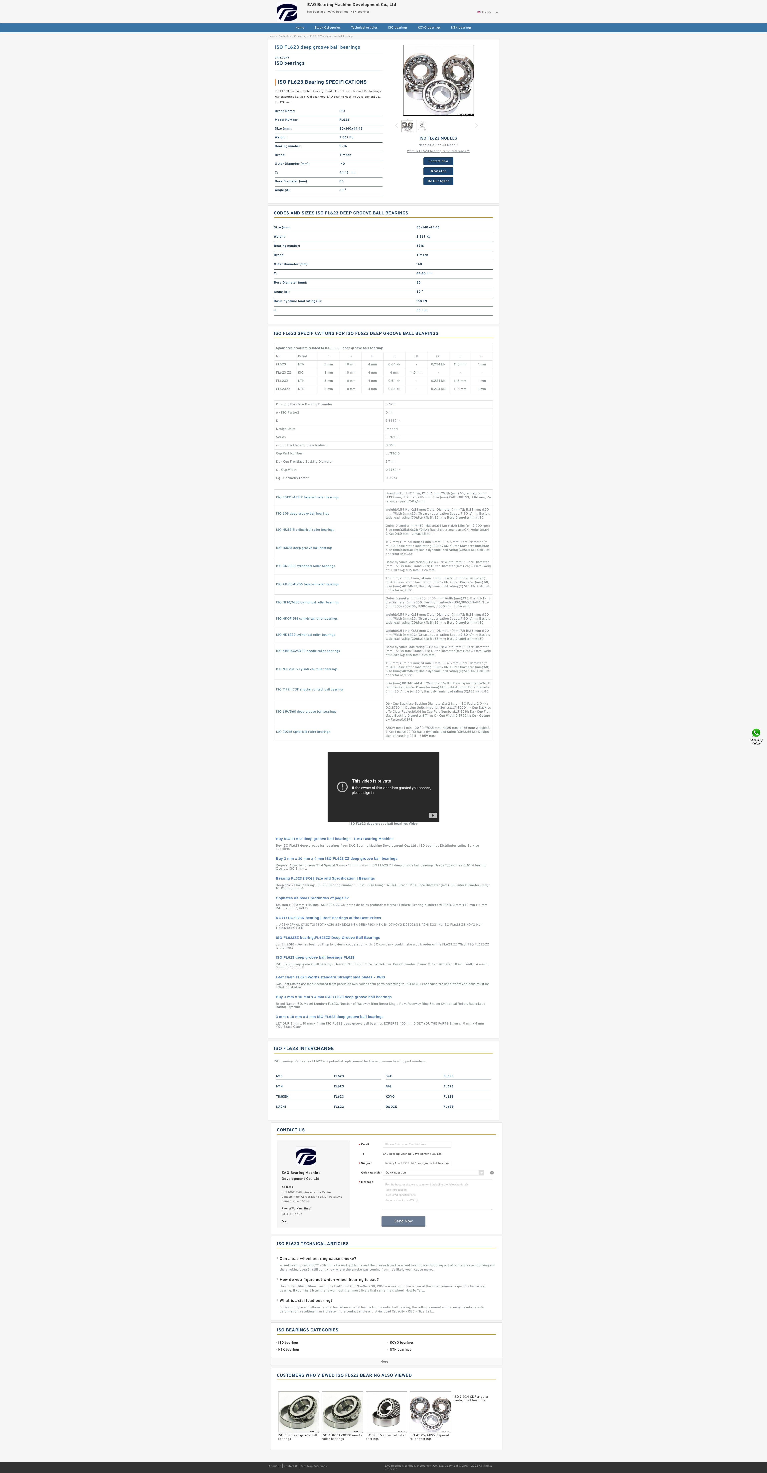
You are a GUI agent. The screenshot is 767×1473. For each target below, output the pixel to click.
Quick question (371, 1172)
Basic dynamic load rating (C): (298, 301)
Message (366, 1182)
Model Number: (287, 120)
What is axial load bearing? (306, 1300)
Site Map (307, 1466)
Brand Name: (285, 111)
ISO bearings (398, 28)
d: (275, 310)
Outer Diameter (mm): (292, 164)
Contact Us (291, 1466)
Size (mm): (283, 129)
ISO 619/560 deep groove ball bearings (306, 712)
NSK (279, 1076)
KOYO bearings (429, 28)
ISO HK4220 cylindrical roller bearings (305, 635)
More (384, 1362)
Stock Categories (327, 28)
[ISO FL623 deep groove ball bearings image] (438, 80)
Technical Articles (364, 28)
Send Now (403, 1221)
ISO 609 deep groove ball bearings (302, 514)
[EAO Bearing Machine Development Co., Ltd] (287, 11)
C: (276, 173)
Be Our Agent (438, 181)
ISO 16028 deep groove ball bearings (304, 548)
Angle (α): (283, 190)
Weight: (281, 138)
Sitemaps (320, 1466)
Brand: (280, 155)
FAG (389, 1087)
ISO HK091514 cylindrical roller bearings (307, 619)
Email (364, 1145)
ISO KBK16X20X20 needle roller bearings (308, 651)
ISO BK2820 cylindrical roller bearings (305, 566)
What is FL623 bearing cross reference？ (438, 151)
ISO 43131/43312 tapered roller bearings (307, 498)
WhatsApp (438, 171)
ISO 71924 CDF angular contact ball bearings (310, 690)
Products (283, 36)
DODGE (391, 1107)
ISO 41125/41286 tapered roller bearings (307, 584)
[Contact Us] (756, 736)
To (362, 1154)
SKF (389, 1076)
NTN (279, 1087)
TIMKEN (282, 1097)
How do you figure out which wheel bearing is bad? (329, 1280)
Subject (365, 1164)
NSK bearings (461, 28)
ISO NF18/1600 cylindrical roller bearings (307, 603)
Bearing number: (288, 146)
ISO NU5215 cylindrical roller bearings (305, 530)
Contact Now (438, 161)
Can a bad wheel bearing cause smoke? (318, 1259)
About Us (275, 1466)
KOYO (390, 1097)
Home (299, 28)
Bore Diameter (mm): (291, 182)
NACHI (281, 1107)
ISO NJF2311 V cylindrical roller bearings (307, 669)
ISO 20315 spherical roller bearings (303, 732)
